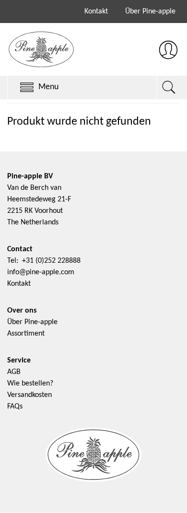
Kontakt (96, 11)
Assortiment (26, 334)
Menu (48, 87)
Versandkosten (29, 395)
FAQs (15, 406)
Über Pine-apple (150, 11)
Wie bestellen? (30, 383)
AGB (14, 372)
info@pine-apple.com (40, 272)
